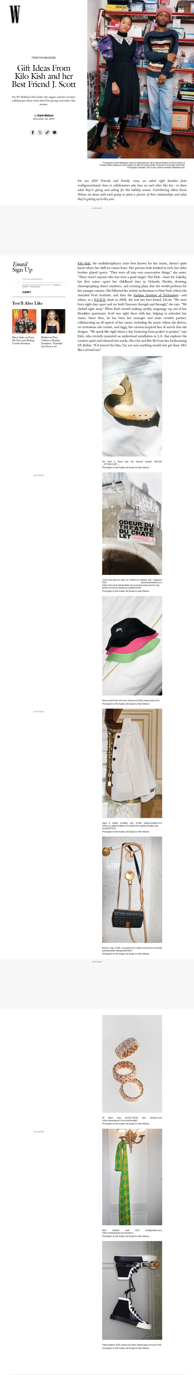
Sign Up (22, 266)
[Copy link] (47, 132)
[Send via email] (54, 132)
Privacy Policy (35, 286)
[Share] (32, 132)
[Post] (40, 132)
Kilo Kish (84, 263)
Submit (26, 291)
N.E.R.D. (100, 300)
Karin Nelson (45, 115)
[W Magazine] (15, 14)
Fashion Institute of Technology (156, 295)
